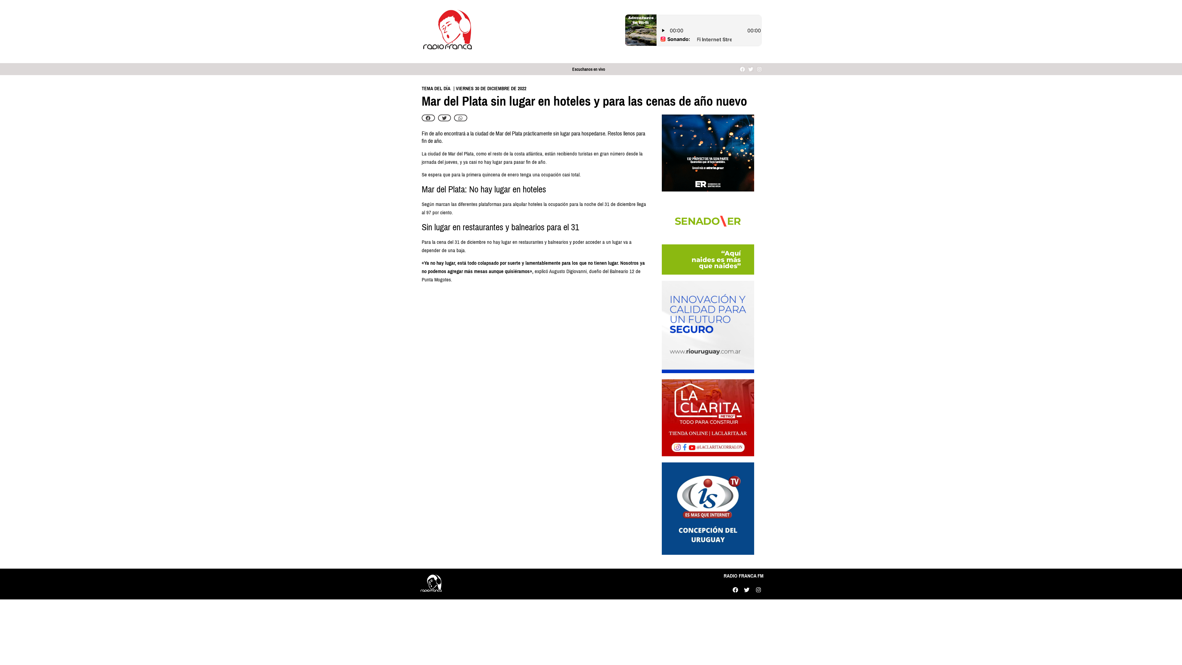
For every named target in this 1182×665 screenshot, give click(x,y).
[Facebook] (743, 69)
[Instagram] (759, 69)
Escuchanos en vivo (588, 69)
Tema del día (436, 88)
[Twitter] (751, 69)
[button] (428, 118)
